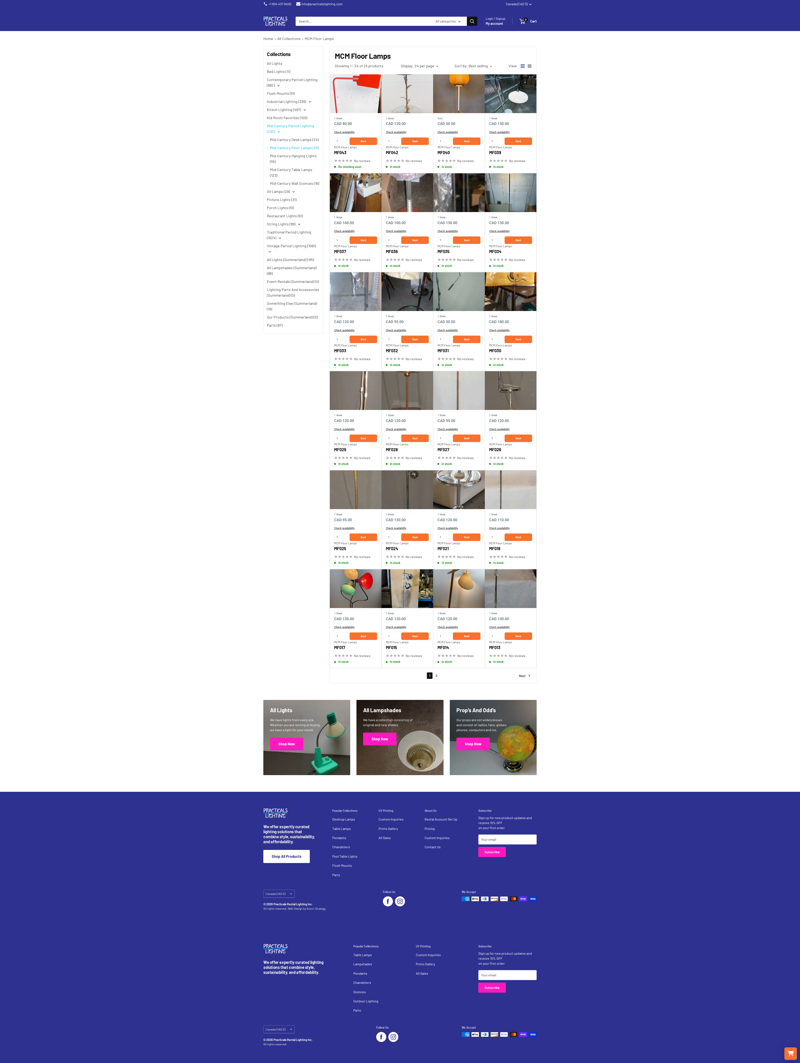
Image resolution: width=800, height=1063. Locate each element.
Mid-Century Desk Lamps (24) (294, 139)
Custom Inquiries (391, 819)
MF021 (443, 548)
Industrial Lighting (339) (287, 101)
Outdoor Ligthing (365, 1001)
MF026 (495, 449)
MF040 (444, 152)
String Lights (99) (281, 224)
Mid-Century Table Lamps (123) (291, 172)
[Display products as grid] (523, 66)
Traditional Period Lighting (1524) (289, 235)
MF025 (340, 548)
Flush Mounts (342, 865)
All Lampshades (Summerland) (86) (292, 270)
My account (494, 23)
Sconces (359, 992)
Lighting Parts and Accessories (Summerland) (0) (293, 292)
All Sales (385, 838)
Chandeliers (341, 847)
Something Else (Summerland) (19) (292, 306)
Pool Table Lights (345, 856)
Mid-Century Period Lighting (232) (290, 129)
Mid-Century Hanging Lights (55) (293, 159)
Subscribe (492, 852)
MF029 (340, 449)
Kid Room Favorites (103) (287, 117)
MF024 (392, 548)
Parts (336, 875)
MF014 (443, 647)
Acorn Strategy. (316, 908)
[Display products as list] (529, 66)
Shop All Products (286, 856)
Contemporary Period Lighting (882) (292, 82)
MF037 (340, 251)
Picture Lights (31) (282, 199)
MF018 (494, 548)
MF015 (391, 647)
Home (268, 38)
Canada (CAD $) (275, 894)
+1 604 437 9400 (280, 4)
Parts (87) (274, 325)
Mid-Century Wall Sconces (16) (294, 183)
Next (522, 676)
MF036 (392, 251)
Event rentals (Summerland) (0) (293, 281)
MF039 (495, 152)
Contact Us (433, 847)
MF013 (494, 647)
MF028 (392, 449)
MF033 (340, 350)
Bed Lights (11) (278, 71)
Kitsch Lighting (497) (284, 109)
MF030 (495, 350)
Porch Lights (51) (280, 207)
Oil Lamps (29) (279, 191)
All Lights (274, 63)
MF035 (444, 251)
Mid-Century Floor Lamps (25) (294, 147)
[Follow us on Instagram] (400, 901)
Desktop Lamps (343, 819)
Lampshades (362, 964)
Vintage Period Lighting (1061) (291, 246)
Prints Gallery (388, 829)
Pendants (339, 838)
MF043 (340, 152)
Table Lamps (341, 829)
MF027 (443, 449)
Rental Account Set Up (441, 819)
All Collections (289, 38)
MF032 (392, 350)
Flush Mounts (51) (281, 93)
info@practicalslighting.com (321, 4)
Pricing (430, 829)
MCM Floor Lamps (319, 38)
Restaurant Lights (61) (285, 216)
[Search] (472, 21)
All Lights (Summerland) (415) (290, 259)
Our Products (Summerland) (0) (292, 317)
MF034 (495, 251)
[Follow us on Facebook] (388, 901)
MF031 (443, 350)
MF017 (339, 647)
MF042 (392, 152)
